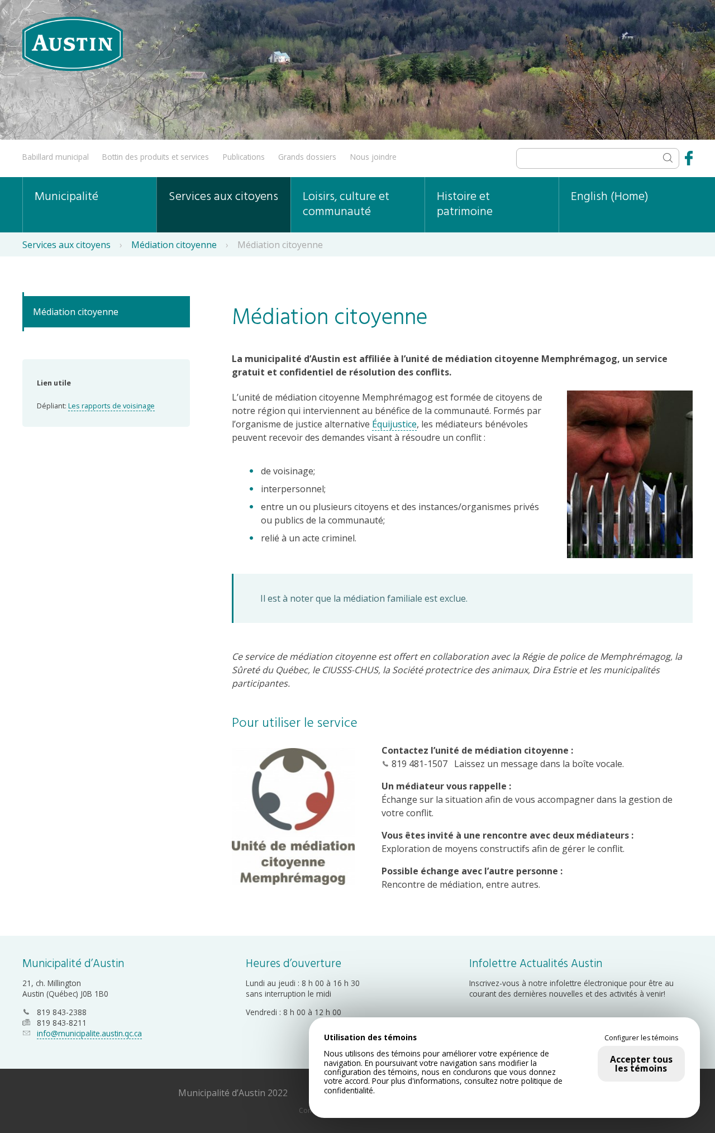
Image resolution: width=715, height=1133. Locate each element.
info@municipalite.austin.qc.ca (89, 1033)
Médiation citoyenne (174, 245)
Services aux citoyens (223, 197)
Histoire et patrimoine (465, 204)
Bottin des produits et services (155, 156)
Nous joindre (373, 156)
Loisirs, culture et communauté (346, 204)
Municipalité (66, 197)
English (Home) (610, 197)
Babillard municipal (55, 156)
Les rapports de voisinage (111, 406)
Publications (244, 156)
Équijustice (394, 424)
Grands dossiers (307, 156)
